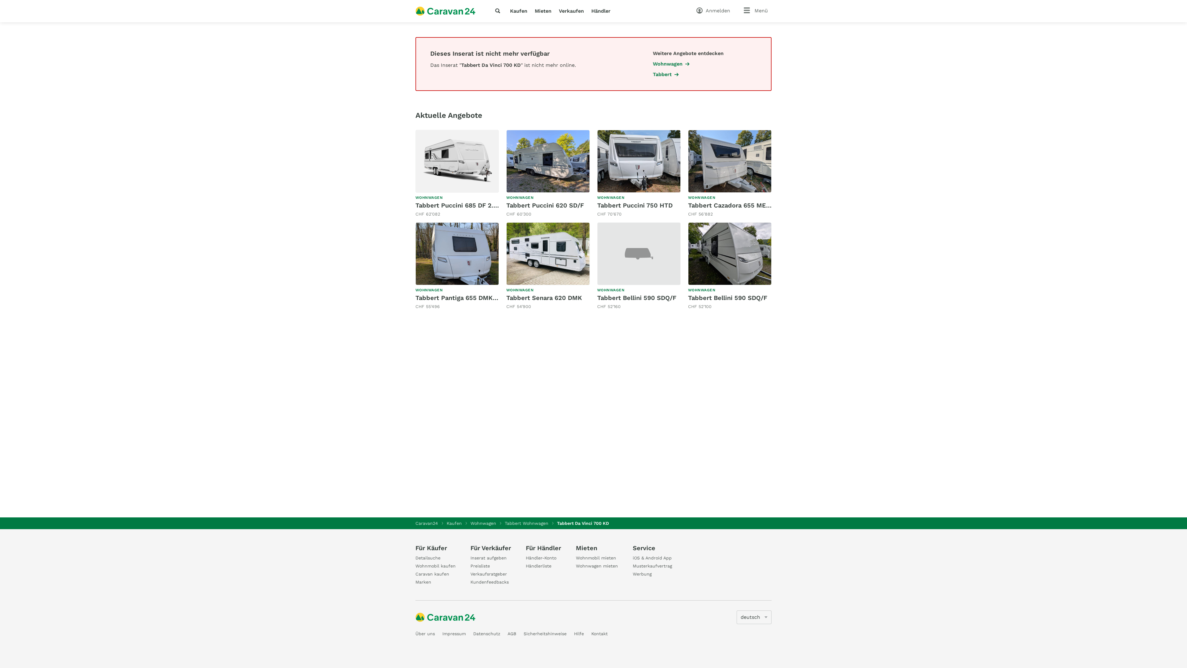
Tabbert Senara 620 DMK (544, 298)
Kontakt (599, 633)
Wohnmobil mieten (596, 557)
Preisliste (480, 565)
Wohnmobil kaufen (435, 565)
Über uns (425, 633)
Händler (601, 11)
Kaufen (518, 11)
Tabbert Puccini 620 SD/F (545, 205)
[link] (457, 173)
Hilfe (579, 633)
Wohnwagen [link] (668, 64)
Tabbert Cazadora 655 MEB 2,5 (734, 205)
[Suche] (499, 11)
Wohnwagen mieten (597, 565)
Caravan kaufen (432, 574)
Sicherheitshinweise (545, 633)
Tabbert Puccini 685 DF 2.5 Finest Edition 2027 (487, 205)
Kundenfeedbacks (489, 582)
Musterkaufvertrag (652, 565)
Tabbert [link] (662, 74)
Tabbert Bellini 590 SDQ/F (636, 298)
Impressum (454, 633)
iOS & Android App (652, 557)
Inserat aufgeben (488, 557)
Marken (423, 582)
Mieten (543, 11)
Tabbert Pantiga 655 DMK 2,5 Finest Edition (482, 298)
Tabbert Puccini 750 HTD (635, 205)
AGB (512, 633)
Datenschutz (486, 633)
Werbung (642, 574)
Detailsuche (427, 557)
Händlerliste (538, 565)
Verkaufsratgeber (488, 574)
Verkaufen (571, 11)
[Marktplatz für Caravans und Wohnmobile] (445, 11)
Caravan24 (426, 523)
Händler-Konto (541, 557)
